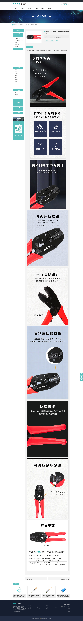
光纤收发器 (47, 605)
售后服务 (55, 607)
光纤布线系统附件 (34, 24)
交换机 (47, 608)
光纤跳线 (16, 81)
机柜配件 (16, 94)
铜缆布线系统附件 (17, 65)
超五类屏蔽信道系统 (18, 52)
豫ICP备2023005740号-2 (36, 618)
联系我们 (61, 0)
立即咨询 (65, 0)
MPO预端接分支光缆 (18, 38)
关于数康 (49, 8)
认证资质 (29, 607)
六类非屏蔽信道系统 (18, 54)
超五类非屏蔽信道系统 (18, 50)
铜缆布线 (18, 48)
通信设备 (29, 8)
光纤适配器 (16, 79)
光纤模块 (16, 42)
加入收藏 (69, 0)
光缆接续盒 (16, 73)
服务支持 (42, 8)
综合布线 (22, 8)
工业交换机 (47, 607)
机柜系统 (18, 90)
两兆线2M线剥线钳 (29, 579)
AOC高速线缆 (17, 44)
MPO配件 (16, 46)
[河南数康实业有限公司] (20, 4)
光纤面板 (16, 75)
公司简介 (29, 605)
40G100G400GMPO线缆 (19, 40)
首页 (16, 8)
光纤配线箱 (16, 77)
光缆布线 (27, 24)
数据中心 (18, 36)
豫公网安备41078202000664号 (46, 618)
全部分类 (18, 33)
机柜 (15, 92)
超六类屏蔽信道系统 (18, 61)
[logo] (17, 605)
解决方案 (36, 8)
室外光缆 (16, 85)
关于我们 (58, 0)
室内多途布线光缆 (17, 83)
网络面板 (16, 71)
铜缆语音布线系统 (17, 63)
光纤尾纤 (16, 69)
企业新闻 (54, 0)
